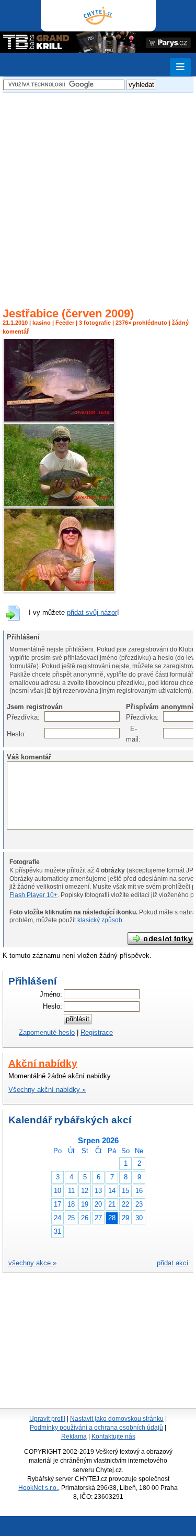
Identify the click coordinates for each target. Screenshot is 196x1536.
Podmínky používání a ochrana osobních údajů (96, 1427)
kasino (41, 322)
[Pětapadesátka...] (59, 505)
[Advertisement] (98, 193)
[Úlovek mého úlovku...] (59, 590)
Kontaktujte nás (113, 1436)
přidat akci (172, 1263)
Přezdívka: (12, 717)
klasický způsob (99, 920)
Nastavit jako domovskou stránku (117, 1419)
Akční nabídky (42, 1063)
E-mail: (131, 734)
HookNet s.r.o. (38, 1488)
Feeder (64, 322)
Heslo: (12, 734)
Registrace (96, 1032)
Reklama (74, 1436)
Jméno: (51, 994)
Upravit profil (47, 1419)
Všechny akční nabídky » (47, 1089)
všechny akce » (32, 1263)
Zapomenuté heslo (47, 1032)
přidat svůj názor (92, 612)
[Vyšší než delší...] (59, 420)
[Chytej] (98, 15)
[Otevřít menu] (180, 67)
